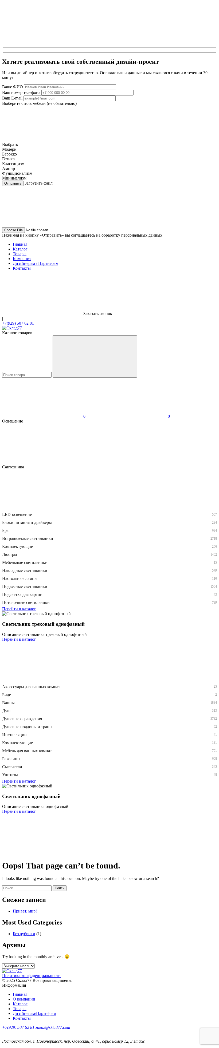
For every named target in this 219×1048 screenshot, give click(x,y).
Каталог (20, 249)
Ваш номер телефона (21, 92)
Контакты (22, 268)
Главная (20, 244)
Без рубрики (24, 933)
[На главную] (12, 328)
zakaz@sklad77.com (53, 1027)
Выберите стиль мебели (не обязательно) (39, 103)
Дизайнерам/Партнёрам (34, 1013)
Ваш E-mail (12, 98)
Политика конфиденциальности (31, 975)
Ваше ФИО (12, 87)
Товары (19, 254)
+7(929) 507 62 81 (18, 323)
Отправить (12, 183)
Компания (22, 258)
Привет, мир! (25, 911)
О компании (24, 999)
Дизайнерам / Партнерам (35, 263)
